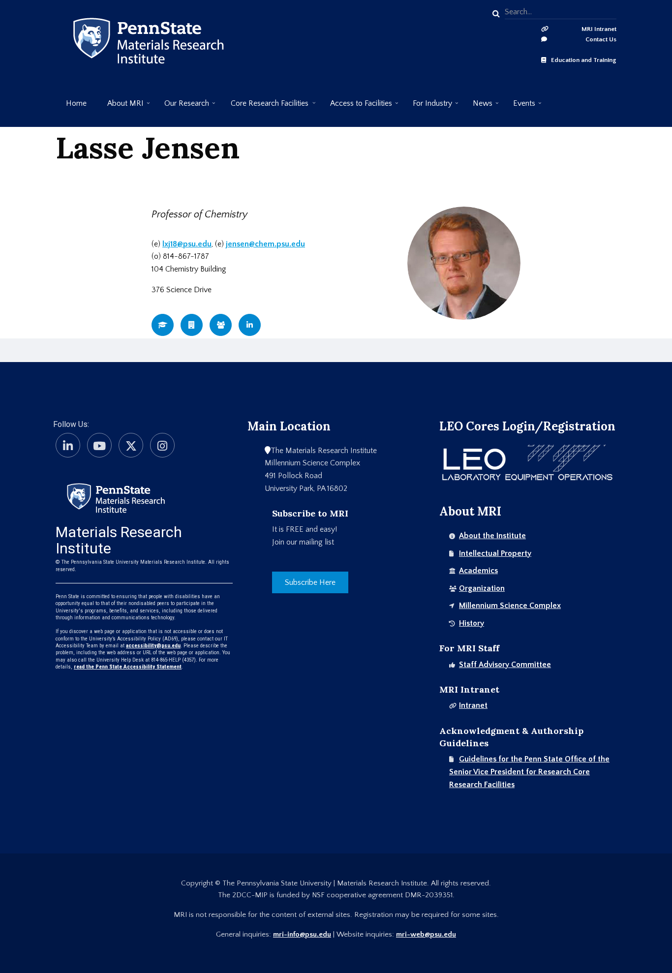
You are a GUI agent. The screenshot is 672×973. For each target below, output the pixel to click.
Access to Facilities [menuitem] (356, 107)
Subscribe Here (310, 582)
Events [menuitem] (519, 107)
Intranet (473, 705)
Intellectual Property (495, 553)
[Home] (116, 497)
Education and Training (583, 60)
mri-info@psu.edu (302, 934)
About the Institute (492, 535)
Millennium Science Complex (510, 605)
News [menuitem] (477, 107)
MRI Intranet (598, 29)
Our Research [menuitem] (181, 107)
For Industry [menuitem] (427, 107)
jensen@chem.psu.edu (265, 244)
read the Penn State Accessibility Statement (128, 667)
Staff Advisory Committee (505, 664)
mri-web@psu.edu (426, 934)
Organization (482, 588)
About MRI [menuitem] (120, 107)
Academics (478, 570)
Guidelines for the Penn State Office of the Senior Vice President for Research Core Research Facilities (529, 772)
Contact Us (600, 39)
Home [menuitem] (76, 103)
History (471, 623)
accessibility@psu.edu (153, 645)
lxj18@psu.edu (187, 244)
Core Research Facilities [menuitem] (264, 107)
